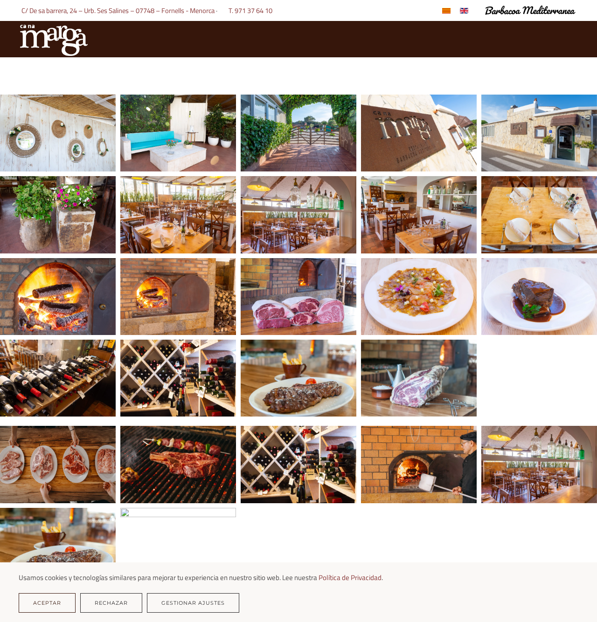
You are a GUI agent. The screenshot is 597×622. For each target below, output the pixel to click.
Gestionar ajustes (193, 603)
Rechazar (111, 603)
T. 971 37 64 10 (252, 10)
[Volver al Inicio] (54, 39)
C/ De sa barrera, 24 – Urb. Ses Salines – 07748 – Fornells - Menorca (117, 10)
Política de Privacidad (350, 577)
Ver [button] (57, 133)
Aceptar (47, 603)
